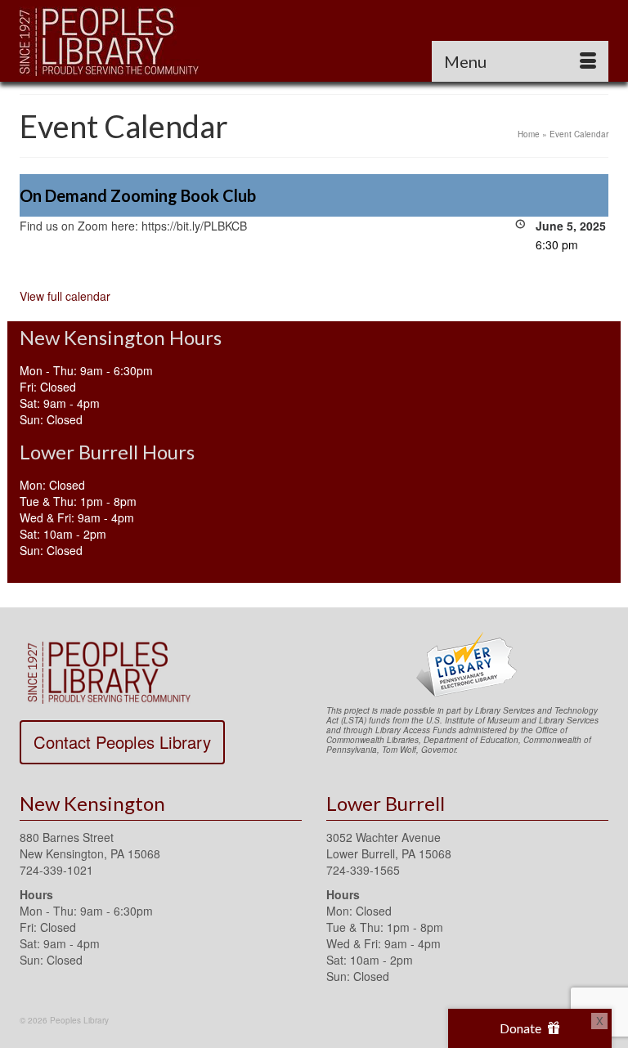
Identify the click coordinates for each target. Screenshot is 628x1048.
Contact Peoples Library (122, 742)
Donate (522, 1028)
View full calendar (65, 296)
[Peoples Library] (314, 41)
